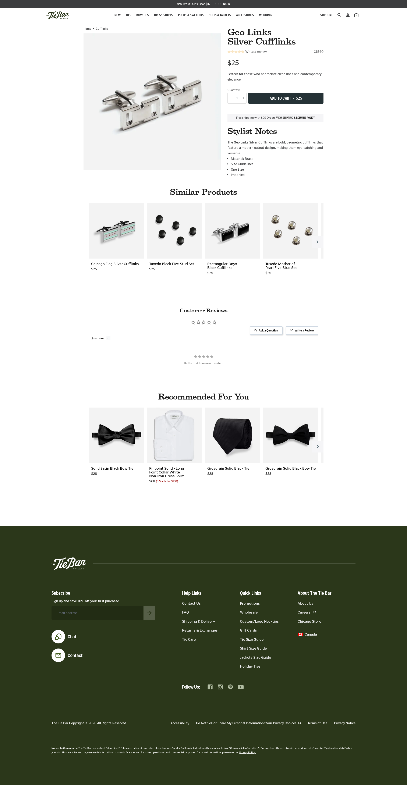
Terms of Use (317, 723)
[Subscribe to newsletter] (149, 613)
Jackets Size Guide (255, 657)
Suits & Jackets (220, 15)
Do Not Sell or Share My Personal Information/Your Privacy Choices (246, 723)
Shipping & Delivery (198, 621)
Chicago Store (309, 621)
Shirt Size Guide (253, 648)
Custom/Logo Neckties (259, 621)
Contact (75, 655)
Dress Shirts (163, 15)
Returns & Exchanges (200, 630)
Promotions (250, 603)
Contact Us (191, 603)
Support (326, 15)
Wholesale (249, 612)
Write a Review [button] (304, 330)
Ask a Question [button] (268, 330)
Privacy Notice (344, 723)
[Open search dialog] (339, 15)
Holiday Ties (250, 666)
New (117, 15)
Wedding (265, 15)
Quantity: (233, 90)
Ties (128, 15)
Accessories (245, 15)
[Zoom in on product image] (152, 101)
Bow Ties (142, 15)
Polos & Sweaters (191, 15)
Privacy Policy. (247, 752)
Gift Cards (248, 630)
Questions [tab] (97, 338)
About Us (305, 603)
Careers (304, 612)
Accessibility (179, 723)
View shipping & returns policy (295, 117)
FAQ (185, 612)
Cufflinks (102, 29)
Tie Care (189, 639)
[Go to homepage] (57, 15)
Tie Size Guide (251, 639)
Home (87, 29)
